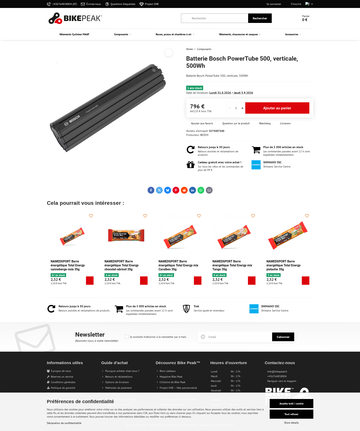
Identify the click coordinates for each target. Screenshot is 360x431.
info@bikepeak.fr (277, 371)
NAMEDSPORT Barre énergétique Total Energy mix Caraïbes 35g (178, 265)
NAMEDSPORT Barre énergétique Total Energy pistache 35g (283, 265)
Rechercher (260, 18)
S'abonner (283, 337)
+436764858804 (277, 376)
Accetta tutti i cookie (291, 403)
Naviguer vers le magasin (281, 381)
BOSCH (204, 135)
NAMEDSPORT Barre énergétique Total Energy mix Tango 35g (232, 265)
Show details (291, 422)
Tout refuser (291, 414)
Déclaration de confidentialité (64, 423)
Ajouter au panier (277, 108)
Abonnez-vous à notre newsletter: (97, 341)
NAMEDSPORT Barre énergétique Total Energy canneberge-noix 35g (68, 265)
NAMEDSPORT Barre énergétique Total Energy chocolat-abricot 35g (122, 265)
